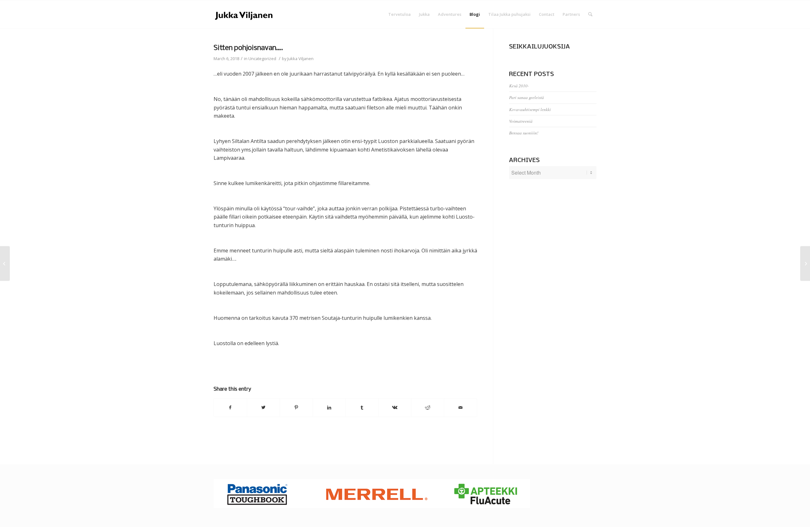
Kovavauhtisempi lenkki (530, 109)
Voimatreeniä (521, 121)
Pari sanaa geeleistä (526, 97)
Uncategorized (262, 58)
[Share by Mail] (460, 407)
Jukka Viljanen (300, 58)
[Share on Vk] (395, 407)
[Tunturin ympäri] (5, 263)
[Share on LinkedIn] (329, 407)
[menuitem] (399, 14)
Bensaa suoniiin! (524, 133)
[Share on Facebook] (230, 407)
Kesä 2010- (519, 86)
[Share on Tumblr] (362, 407)
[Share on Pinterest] (296, 407)
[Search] (590, 14)
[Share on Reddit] (427, 407)
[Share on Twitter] (263, 407)
